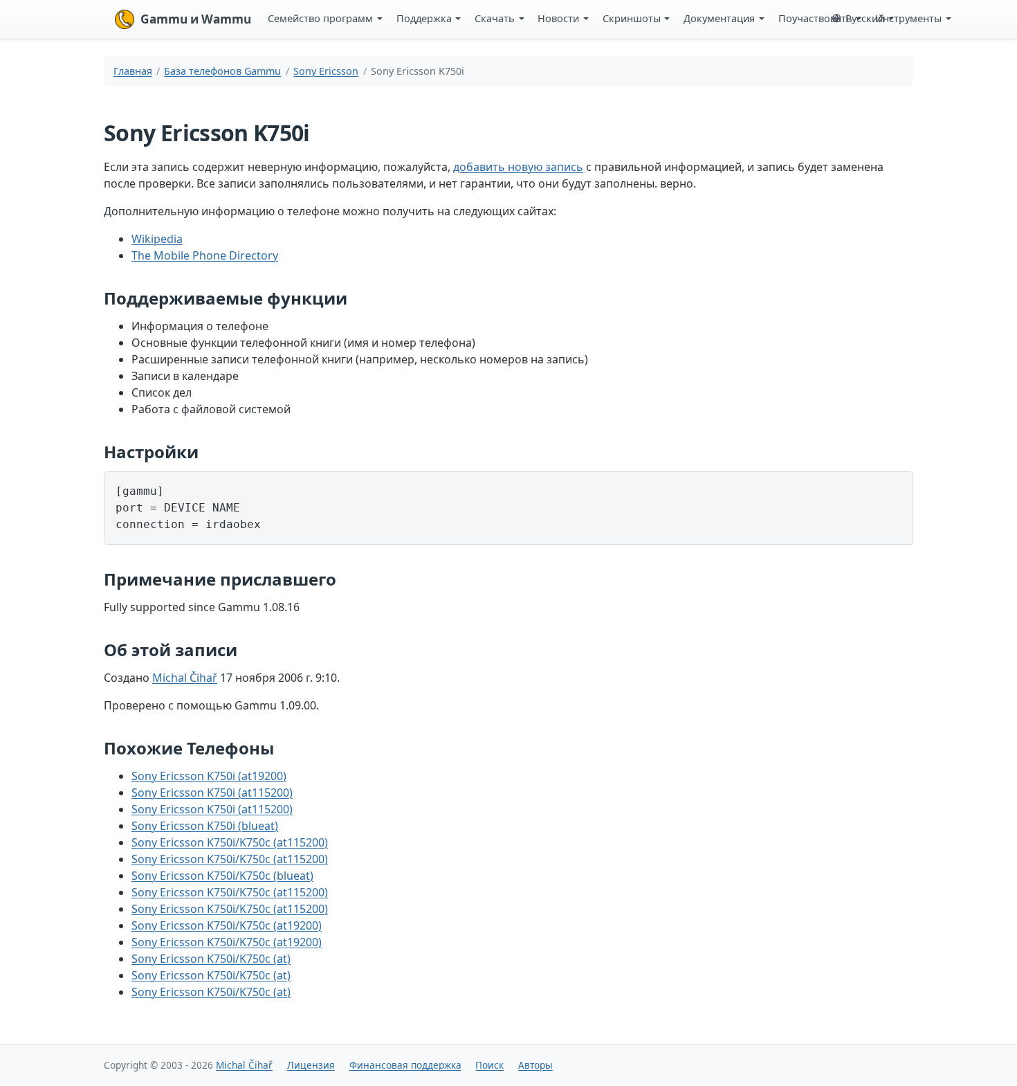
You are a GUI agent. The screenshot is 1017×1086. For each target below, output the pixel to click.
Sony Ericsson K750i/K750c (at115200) (229, 842)
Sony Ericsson (325, 71)
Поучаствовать (815, 18)
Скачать (495, 18)
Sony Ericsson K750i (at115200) (212, 792)
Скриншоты (632, 18)
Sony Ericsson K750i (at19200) (208, 776)
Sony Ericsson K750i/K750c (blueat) (222, 875)
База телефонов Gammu (222, 71)
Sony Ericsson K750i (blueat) (204, 825)
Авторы (535, 1064)
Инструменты (908, 18)
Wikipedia (157, 238)
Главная (132, 71)
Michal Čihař (184, 677)
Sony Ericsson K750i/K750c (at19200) (226, 925)
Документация (719, 18)
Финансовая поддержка (405, 1064)
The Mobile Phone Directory (204, 255)
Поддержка (424, 18)
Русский (864, 18)
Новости (558, 18)
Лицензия (311, 1064)
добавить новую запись (518, 166)
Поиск (489, 1064)
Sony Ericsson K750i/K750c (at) (211, 958)
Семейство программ (320, 18)
